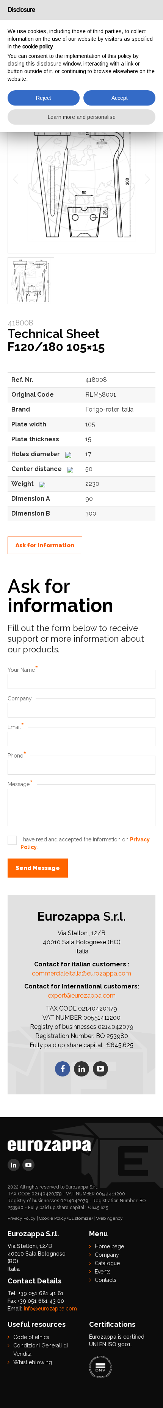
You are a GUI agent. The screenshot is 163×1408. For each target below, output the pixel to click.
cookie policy (37, 46)
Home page (109, 1246)
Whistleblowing (32, 1362)
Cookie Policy (52, 1218)
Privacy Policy (22, 1218)
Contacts (105, 1280)
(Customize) (79, 1218)
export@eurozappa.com (82, 995)
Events (103, 1272)
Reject (43, 98)
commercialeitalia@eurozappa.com (81, 973)
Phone (17, 755)
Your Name (23, 669)
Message (20, 784)
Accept (119, 98)
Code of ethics (31, 1337)
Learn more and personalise (82, 117)
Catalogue (107, 1263)
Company (20, 698)
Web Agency (109, 1218)
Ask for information (45, 545)
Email (16, 727)
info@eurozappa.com (50, 1308)
